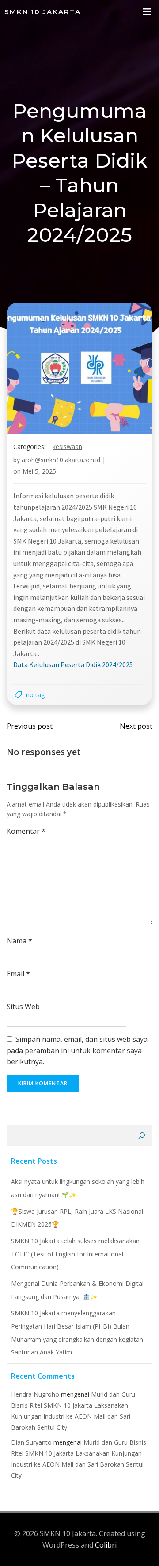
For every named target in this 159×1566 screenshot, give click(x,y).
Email (18, 973)
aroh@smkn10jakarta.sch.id (61, 460)
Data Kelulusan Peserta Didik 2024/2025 (73, 664)
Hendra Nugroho (35, 1394)
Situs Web (23, 1006)
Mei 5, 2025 (39, 471)
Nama (19, 940)
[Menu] (147, 11)
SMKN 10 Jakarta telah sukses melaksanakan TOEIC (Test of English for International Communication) (75, 1254)
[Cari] (141, 1135)
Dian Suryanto (31, 1442)
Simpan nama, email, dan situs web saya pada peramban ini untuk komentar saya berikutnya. (77, 1050)
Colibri (106, 1545)
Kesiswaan (67, 446)
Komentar (26, 831)
